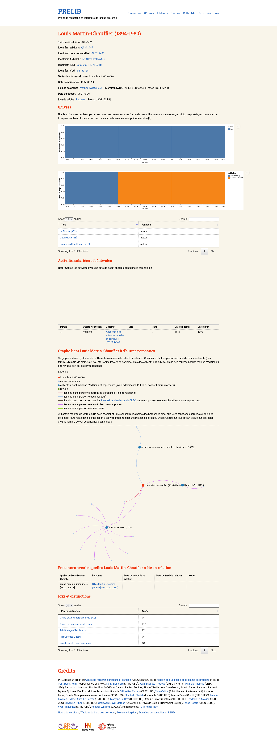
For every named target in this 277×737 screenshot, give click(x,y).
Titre (63, 224)
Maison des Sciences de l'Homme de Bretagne (183, 679)
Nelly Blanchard (115, 683)
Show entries (69, 219)
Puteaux (80, 99)
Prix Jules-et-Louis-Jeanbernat (76, 643)
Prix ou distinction (70, 611)
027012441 (98, 53)
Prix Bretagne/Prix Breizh (73, 630)
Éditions (162, 13)
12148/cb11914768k (93, 59)
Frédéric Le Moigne (199, 699)
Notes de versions (68, 712)
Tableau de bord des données (98, 712)
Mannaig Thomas (194, 683)
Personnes (134, 13)
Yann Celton (161, 691)
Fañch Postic (190, 702)
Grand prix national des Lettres (76, 624)
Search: (183, 219)
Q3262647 (87, 47)
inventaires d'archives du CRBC (118, 400)
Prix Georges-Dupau (70, 636)
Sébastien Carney (130, 691)
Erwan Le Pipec (73, 702)
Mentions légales (127, 712)
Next (213, 251)
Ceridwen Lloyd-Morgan (111, 702)
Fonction (146, 224)
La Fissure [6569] (68, 231)
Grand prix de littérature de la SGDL (78, 617)
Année (145, 611)
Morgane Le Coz (119, 699)
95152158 (83, 70)
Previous (193, 251)
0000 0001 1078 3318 (89, 64)
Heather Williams (100, 706)
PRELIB (69, 11)
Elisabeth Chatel (134, 695)
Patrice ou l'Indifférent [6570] (75, 244)
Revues (175, 13)
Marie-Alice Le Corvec (81, 699)
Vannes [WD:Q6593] (91, 87)
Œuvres (149, 13)
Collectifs (189, 13)
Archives (213, 13)
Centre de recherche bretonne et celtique (108, 679)
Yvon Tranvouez (67, 706)
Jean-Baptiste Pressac (152, 683)
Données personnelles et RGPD (157, 712)
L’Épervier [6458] (68, 237)
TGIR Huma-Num (67, 683)
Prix (201, 13)
